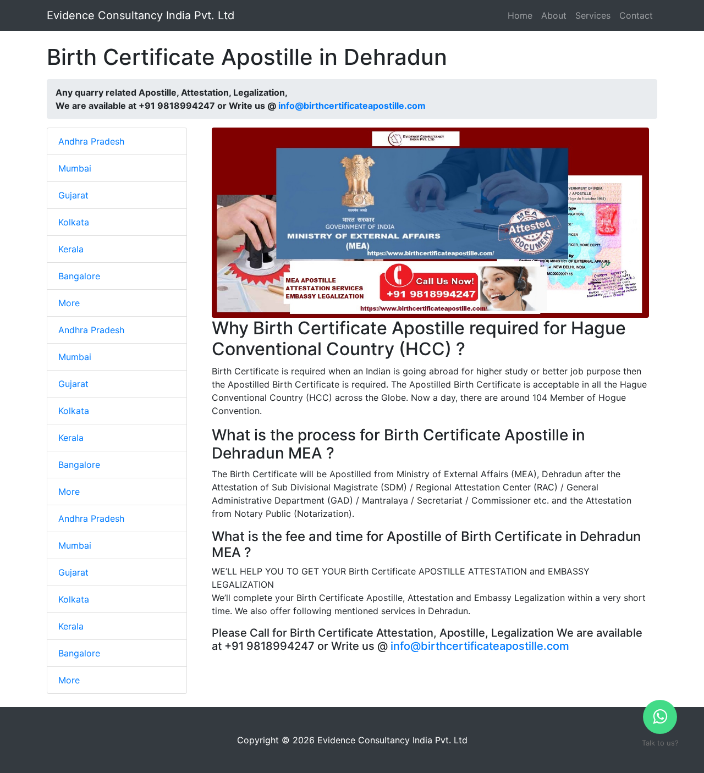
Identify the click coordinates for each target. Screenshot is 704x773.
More (69, 302)
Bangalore (79, 275)
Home (520, 15)
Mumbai (74, 168)
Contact (636, 15)
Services (592, 15)
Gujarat (73, 195)
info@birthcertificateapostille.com (352, 105)
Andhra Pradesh (91, 141)
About (553, 15)
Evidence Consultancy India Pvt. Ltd (140, 15)
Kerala (71, 249)
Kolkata (73, 222)
